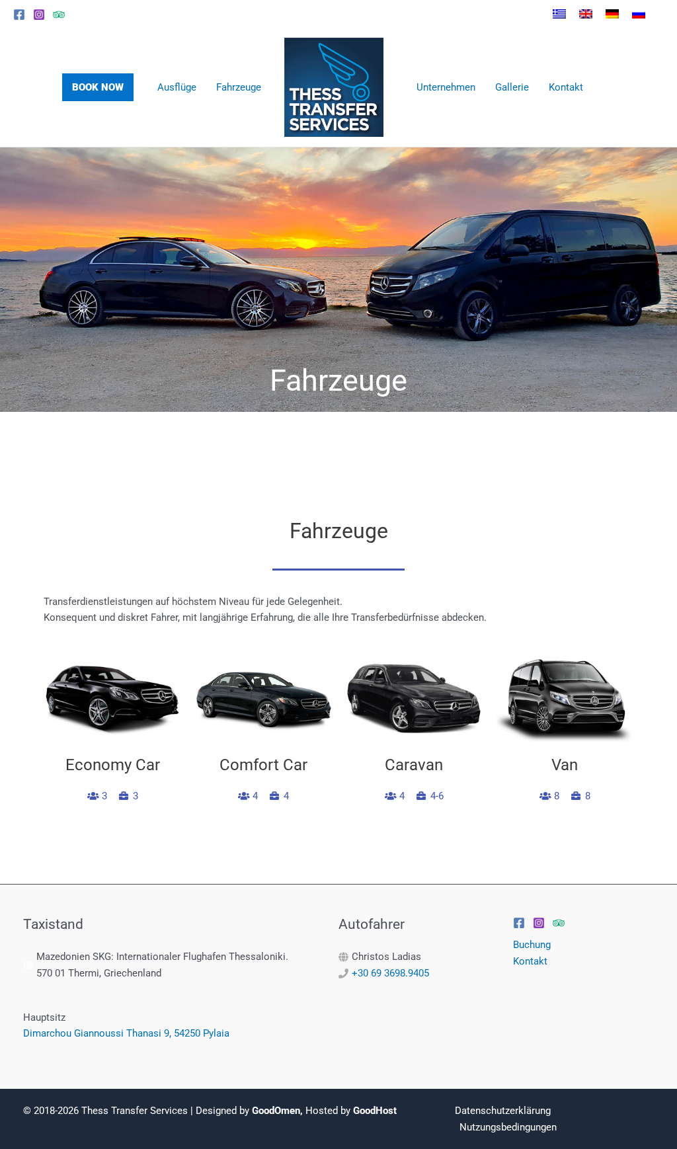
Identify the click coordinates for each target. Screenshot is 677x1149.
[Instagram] (39, 14)
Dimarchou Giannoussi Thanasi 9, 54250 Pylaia (126, 1033)
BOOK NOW (98, 87)
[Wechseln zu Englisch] (586, 13)
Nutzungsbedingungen (508, 1127)
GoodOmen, (277, 1111)
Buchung (532, 945)
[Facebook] (19, 14)
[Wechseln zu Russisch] (638, 13)
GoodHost (375, 1111)
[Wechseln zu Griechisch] (559, 13)
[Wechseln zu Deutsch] (612, 13)
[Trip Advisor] (59, 14)
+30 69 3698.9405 (390, 973)
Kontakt (530, 961)
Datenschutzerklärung (503, 1111)
